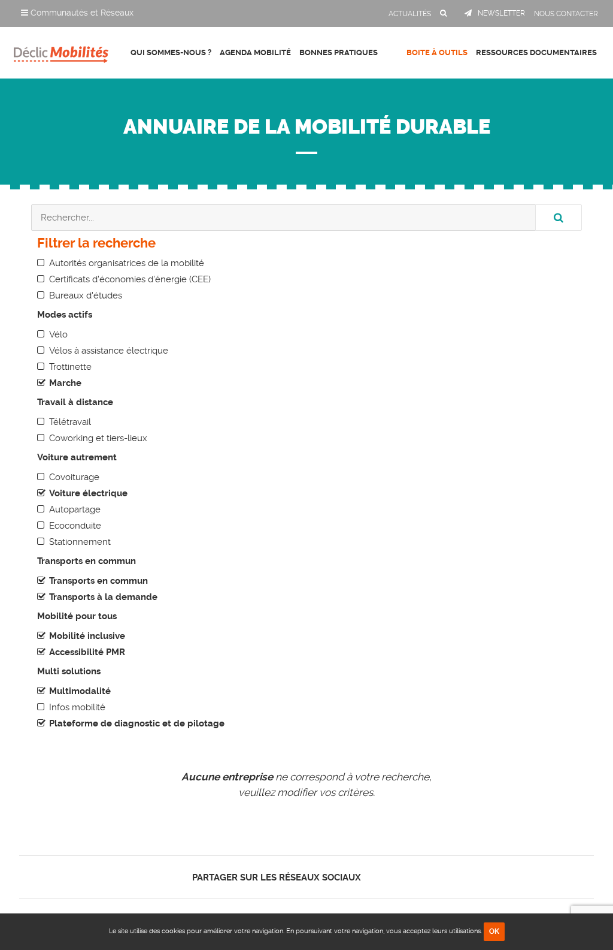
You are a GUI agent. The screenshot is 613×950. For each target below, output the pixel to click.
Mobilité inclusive (87, 636)
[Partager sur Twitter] (387, 877)
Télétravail (70, 422)
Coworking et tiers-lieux (98, 438)
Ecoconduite (75, 525)
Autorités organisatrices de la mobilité (126, 263)
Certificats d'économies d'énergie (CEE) (130, 279)
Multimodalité (80, 691)
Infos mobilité (77, 707)
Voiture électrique (88, 493)
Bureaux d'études (85, 295)
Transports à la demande (103, 597)
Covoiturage (74, 477)
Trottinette (70, 366)
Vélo (58, 334)
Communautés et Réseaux (80, 12)
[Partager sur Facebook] (377, 877)
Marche (65, 383)
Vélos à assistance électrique (108, 350)
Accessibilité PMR (87, 652)
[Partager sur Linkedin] (397, 877)
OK (494, 931)
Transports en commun (98, 580)
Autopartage (75, 509)
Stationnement (80, 541)
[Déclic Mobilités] (61, 51)
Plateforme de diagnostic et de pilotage (136, 723)
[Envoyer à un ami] (418, 877)
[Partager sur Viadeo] (407, 877)
